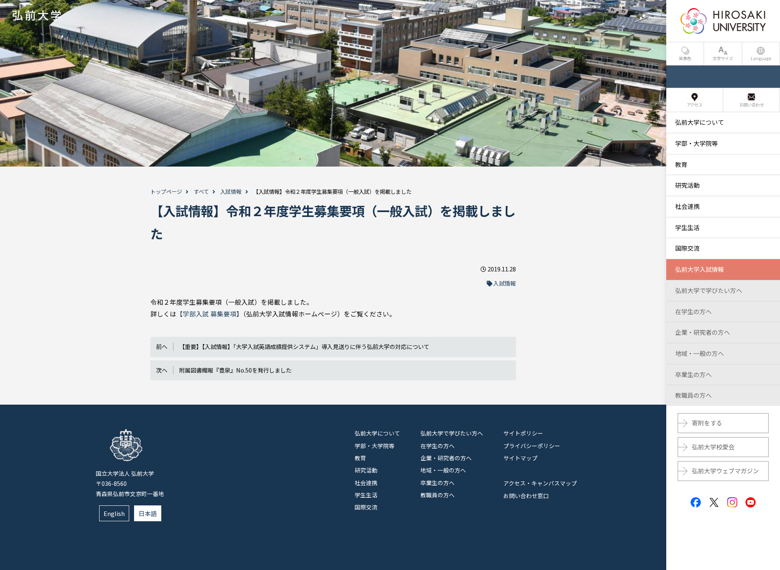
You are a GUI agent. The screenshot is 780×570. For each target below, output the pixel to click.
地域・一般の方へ (443, 470)
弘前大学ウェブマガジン (725, 470)
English (114, 513)
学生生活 (366, 495)
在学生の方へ (437, 446)
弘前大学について (377, 433)
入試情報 (230, 191)
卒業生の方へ (437, 483)
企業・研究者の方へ (446, 458)
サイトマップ (520, 458)
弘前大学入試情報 (699, 269)
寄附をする (707, 422)
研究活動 (366, 470)
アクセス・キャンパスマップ (540, 483)
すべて (201, 191)
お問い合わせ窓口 (526, 496)
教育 (360, 458)
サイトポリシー (523, 433)
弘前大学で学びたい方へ (451, 433)
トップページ (166, 191)
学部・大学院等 (374, 446)
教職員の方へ (437, 495)
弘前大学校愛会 (713, 446)
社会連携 (366, 483)
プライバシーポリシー (531, 446)
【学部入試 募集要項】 (209, 314)
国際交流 (366, 507)
